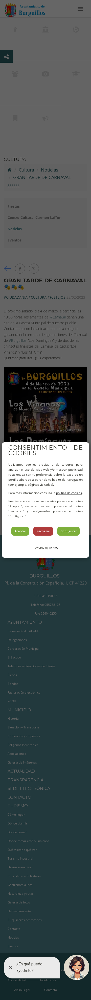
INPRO (53, 547)
